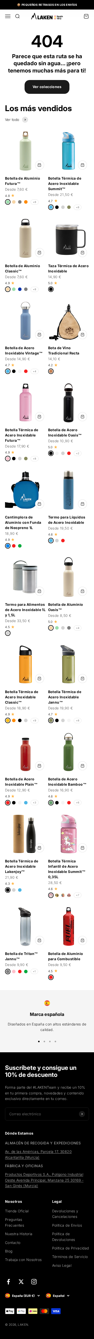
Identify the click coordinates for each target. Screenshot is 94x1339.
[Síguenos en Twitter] (21, 1281)
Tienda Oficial (17, 1211)
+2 (77, 453)
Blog (9, 1251)
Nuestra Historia (19, 1234)
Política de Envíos (67, 1225)
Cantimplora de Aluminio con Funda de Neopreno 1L (23, 522)
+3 (34, 802)
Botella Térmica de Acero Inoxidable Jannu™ (64, 697)
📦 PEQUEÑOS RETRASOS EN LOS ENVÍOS (47, 5)
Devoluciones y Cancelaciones (65, 1214)
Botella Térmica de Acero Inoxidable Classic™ (21, 697)
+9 (34, 720)
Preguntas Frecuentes (14, 1222)
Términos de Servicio (70, 1256)
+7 (77, 895)
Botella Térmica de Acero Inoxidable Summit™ (64, 183)
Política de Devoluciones (63, 1236)
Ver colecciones (47, 87)
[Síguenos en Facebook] (8, 1281)
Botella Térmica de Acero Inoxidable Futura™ (21, 435)
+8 (34, 201)
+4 (34, 371)
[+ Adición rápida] (39, 165)
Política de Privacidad (70, 1248)
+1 (34, 971)
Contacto (12, 1242)
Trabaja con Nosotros (23, 1259)
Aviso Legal (62, 1265)
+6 (77, 802)
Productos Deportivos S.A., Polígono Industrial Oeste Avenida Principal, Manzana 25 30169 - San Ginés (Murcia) (44, 1180)
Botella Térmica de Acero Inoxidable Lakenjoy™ (21, 866)
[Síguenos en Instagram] (34, 1281)
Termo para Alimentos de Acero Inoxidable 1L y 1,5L (25, 609)
